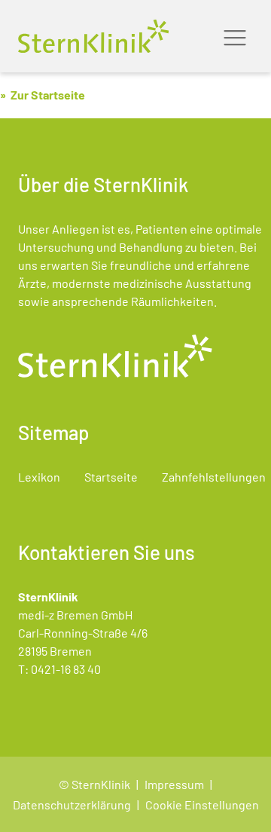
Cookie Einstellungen (202, 804)
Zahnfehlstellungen (214, 477)
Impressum (174, 784)
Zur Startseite (48, 94)
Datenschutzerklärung (72, 804)
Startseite (111, 477)
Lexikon (39, 477)
